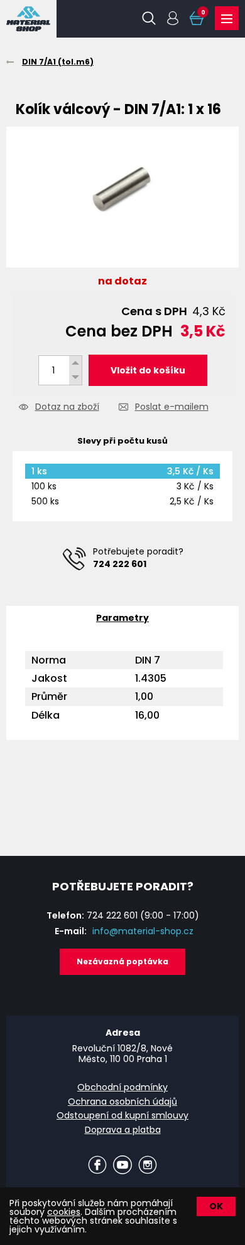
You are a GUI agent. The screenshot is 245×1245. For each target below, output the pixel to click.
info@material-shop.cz (142, 931)
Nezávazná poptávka (122, 961)
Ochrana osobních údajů (122, 1101)
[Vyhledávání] (149, 18)
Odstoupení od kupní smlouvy (122, 1115)
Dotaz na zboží (67, 407)
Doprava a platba (123, 1129)
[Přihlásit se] (173, 18)
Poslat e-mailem (172, 407)
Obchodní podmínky (122, 1087)
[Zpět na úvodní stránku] (28, 19)
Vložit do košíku (148, 370)
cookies (63, 1212)
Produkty (227, 18)
